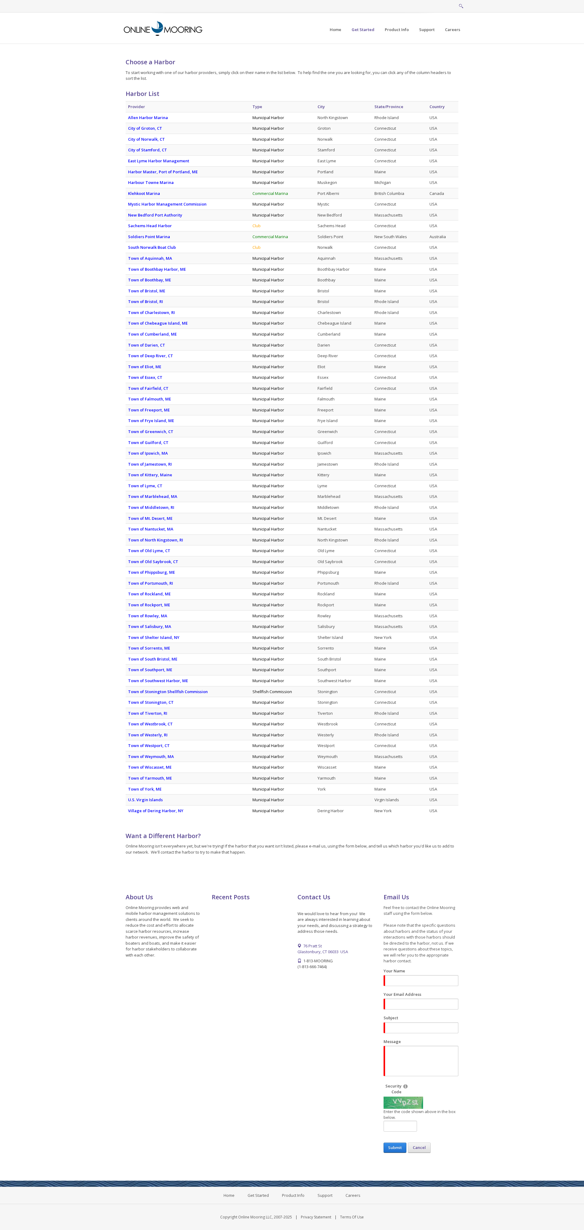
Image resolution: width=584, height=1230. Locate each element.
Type (257, 106)
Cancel (419, 1147)
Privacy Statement (316, 1217)
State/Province (388, 106)
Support (325, 1195)
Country (437, 106)
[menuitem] (363, 29)
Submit (395, 1147)
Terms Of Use (352, 1217)
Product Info (293, 1195)
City (321, 106)
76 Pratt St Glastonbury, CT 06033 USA (322, 949)
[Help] (405, 1086)
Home (229, 1195)
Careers (353, 1195)
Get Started (258, 1195)
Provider (136, 106)
